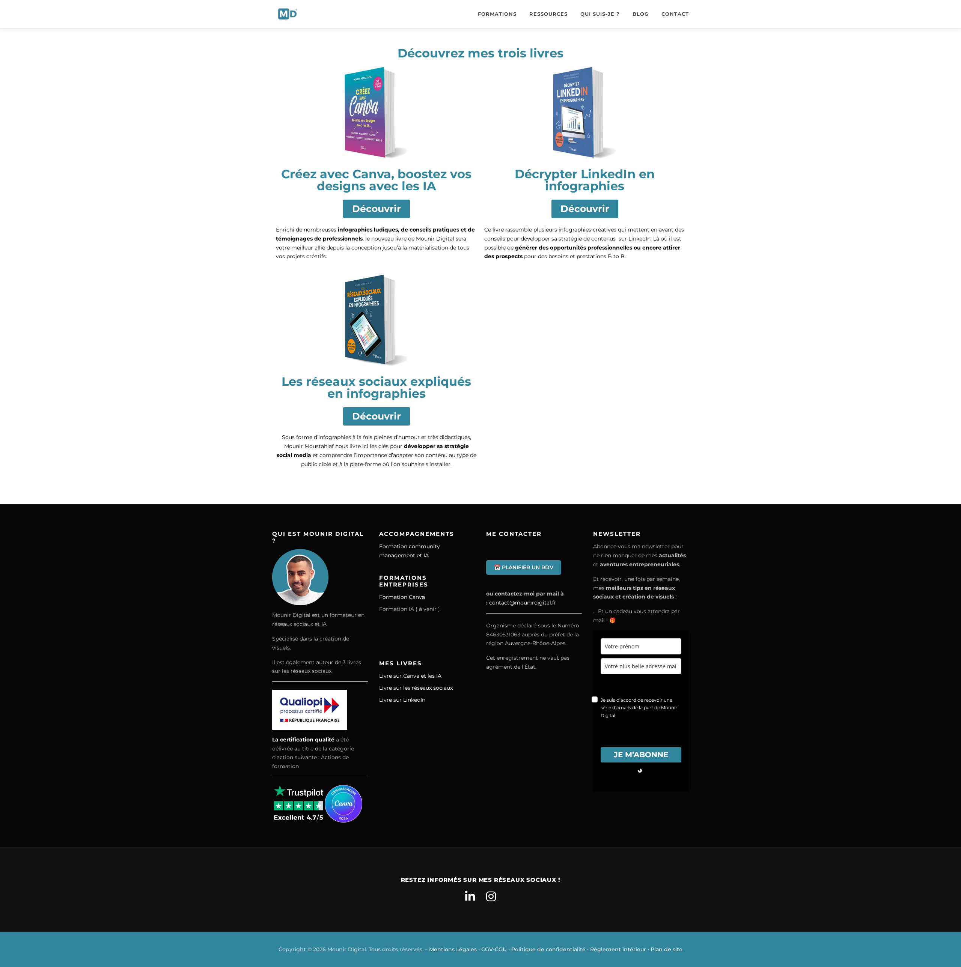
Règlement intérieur (618, 949)
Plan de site (666, 949)
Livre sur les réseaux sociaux (416, 687)
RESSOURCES (548, 14)
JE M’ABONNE (641, 754)
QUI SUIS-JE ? (600, 14)
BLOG (641, 14)
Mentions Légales (453, 949)
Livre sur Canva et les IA (410, 675)
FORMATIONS (497, 14)
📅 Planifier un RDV (523, 567)
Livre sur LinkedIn (402, 699)
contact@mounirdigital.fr (522, 602)
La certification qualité (303, 739)
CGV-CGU (494, 949)
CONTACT (675, 14)
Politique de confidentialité (548, 949)
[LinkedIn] (470, 896)
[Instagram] (491, 896)
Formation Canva (402, 597)
